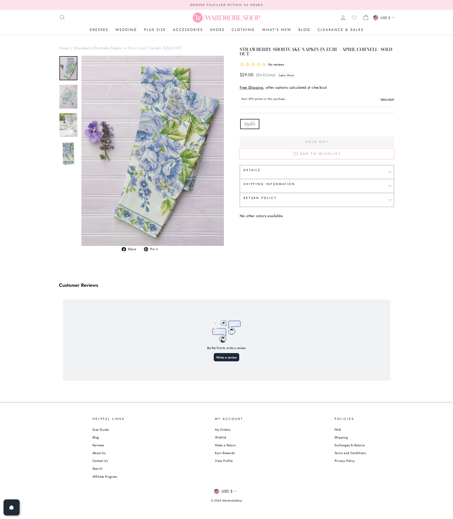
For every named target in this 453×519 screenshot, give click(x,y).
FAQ (338, 429)
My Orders (223, 429)
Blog (304, 29)
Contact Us (100, 460)
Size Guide (100, 429)
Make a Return (225, 445)
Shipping (341, 437)
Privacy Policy (345, 460)
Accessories (188, 29)
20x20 (249, 124)
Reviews (98, 445)
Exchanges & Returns (350, 445)
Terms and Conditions (350, 453)
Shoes (217, 29)
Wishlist (220, 437)
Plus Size (155, 29)
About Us (98, 453)
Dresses (99, 29)
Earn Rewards (225, 453)
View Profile (224, 460)
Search (97, 468)
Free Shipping (251, 87)
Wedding (126, 29)
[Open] (12, 507)
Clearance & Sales (341, 29)
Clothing (243, 29)
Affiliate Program (104, 476)
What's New (276, 29)
